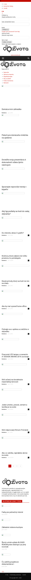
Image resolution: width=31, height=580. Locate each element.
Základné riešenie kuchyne (12, 527)
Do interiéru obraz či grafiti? (13, 233)
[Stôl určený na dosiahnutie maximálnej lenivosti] (15, 370)
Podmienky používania (15, 575)
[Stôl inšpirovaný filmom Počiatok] (15, 421)
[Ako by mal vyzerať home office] (15, 297)
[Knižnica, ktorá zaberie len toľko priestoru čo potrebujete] (15, 247)
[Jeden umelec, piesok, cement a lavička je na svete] (15, 396)
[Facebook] (2, 11)
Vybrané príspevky (9, 74)
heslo (3, 27)
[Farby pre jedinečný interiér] (15, 507)
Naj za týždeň (7, 78)
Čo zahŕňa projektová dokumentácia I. (10, 563)
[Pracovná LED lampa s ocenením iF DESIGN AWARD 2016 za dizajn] (15, 345)
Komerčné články (8, 6)
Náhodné (6, 82)
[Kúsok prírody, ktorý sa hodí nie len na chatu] (15, 272)
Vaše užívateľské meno (8, 22)
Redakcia (4, 112)
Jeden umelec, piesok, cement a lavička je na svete (14, 406)
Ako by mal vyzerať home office (14, 306)
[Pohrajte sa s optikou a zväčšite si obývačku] (15, 320)
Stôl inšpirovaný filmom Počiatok (15, 430)
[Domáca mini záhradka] (15, 95)
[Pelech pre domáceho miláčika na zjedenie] (15, 122)
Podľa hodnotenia (8, 80)
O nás (5, 4)
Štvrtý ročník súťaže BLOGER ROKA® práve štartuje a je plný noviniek (14, 544)
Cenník (5, 8)
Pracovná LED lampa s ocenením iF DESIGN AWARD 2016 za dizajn (15, 355)
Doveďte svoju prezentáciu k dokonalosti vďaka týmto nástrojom (14, 162)
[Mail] (3, 11)
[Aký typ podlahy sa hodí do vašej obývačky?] (15, 200)
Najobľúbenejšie (8, 76)
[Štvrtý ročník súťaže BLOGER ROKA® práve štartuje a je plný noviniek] (15, 537)
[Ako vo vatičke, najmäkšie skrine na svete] (15, 444)
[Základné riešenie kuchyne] (15, 522)
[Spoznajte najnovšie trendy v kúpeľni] (15, 175)
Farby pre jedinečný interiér (12, 512)
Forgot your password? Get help (11, 31)
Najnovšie (6, 72)
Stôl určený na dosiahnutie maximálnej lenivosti (12, 381)
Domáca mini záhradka (11, 109)
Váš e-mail (4, 40)
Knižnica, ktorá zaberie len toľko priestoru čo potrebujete (14, 257)
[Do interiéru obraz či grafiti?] (15, 224)
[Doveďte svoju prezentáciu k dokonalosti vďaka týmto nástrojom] (15, 148)
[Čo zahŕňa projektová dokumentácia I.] (15, 557)
